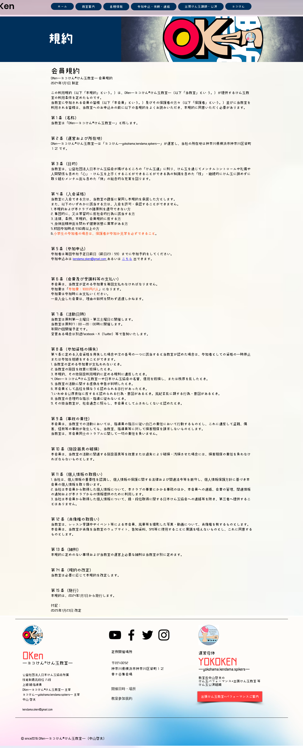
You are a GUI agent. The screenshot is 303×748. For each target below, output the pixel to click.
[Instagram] (163, 635)
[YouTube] (115, 635)
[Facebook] (131, 635)
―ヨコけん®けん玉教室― (47, 662)
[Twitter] (147, 635)
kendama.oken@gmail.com (38, 709)
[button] (88, 6)
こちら (127, 259)
